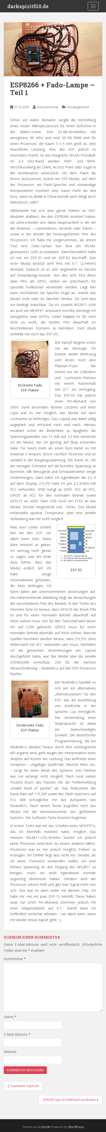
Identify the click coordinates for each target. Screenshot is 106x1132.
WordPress (76, 1127)
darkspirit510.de (28, 6)
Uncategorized (78, 107)
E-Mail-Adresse (17, 1034)
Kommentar (15, 958)
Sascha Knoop (47, 107)
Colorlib (44, 1127)
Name (10, 1016)
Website (10, 1051)
